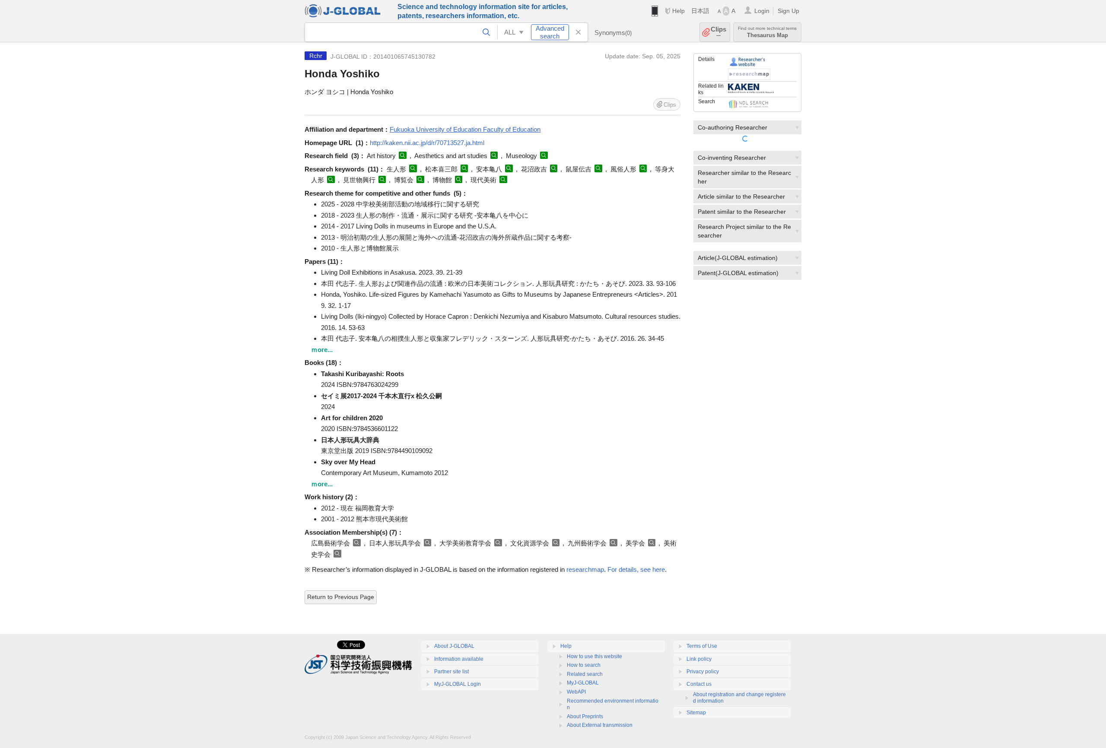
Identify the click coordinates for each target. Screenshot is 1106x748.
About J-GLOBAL (454, 646)
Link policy (699, 659)
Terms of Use (701, 646)
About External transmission (599, 725)
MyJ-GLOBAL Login (457, 684)
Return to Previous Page (340, 596)
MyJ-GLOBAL (583, 683)
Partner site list (451, 672)
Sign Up (788, 10)
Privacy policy (702, 672)
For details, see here (636, 569)
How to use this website (594, 656)
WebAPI (576, 692)
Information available (458, 659)
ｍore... (322, 349)
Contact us (699, 684)
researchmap (585, 569)
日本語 (700, 10)
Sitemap (696, 713)
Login (761, 10)
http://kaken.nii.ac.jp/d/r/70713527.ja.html (427, 142)
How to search (584, 665)
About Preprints (585, 716)
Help (678, 10)
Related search (585, 674)
